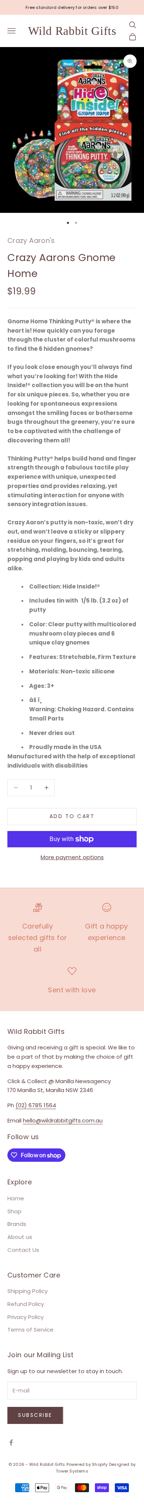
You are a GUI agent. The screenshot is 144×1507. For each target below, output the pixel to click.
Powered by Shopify (87, 1464)
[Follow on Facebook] (11, 1442)
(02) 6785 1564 (36, 1105)
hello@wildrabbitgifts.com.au (63, 1120)
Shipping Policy (27, 1291)
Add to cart (72, 816)
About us (19, 1237)
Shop (14, 1211)
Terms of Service (30, 1329)
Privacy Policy (25, 1317)
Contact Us (23, 1250)
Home (15, 1198)
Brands (16, 1224)
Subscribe (35, 1415)
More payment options (72, 857)
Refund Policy (25, 1304)
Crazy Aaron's (31, 240)
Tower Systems (72, 1471)
